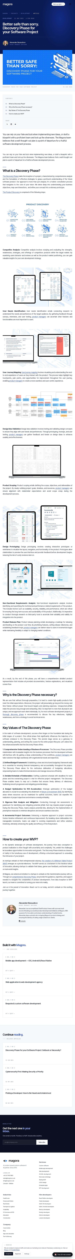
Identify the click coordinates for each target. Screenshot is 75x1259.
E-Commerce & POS (8, 1212)
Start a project (57, 4)
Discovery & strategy (44, 1177)
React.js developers (44, 1209)
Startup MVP (42, 1179)
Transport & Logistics (9, 1206)
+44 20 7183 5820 (8, 1175)
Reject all (18, 1254)
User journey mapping (29, 372)
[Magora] (19, 1161)
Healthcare (6, 1198)
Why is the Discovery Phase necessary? (20, 107)
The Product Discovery (11, 192)
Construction (6, 1218)
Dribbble (11, 1183)
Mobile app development (46, 1168)
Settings (26, 1254)
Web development (44, 1171)
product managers (39, 317)
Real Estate (6, 1204)
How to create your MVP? (16, 114)
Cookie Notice (15, 1250)
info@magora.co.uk (8, 1181)
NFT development (44, 1188)
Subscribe (42, 1142)
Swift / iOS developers (45, 1204)
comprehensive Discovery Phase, (24, 877)
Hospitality (6, 1209)
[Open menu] (70, 4)
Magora (5, 13)
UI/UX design (42, 1182)
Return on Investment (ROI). (51, 792)
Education (6, 1215)
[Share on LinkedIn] (11, 124)
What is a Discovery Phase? (17, 104)
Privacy (6, 1250)
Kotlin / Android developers (46, 1206)
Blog (4, 1231)
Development (25, 13)
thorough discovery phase (13, 714)
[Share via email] (15, 124)
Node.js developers (44, 1212)
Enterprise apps (43, 1185)
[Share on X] (7, 124)
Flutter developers (44, 1201)
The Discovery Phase (11, 176)
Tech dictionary (7, 1236)
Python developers (44, 1215)
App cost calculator (8, 1233)
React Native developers (46, 1198)
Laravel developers (44, 1218)
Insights (14, 13)
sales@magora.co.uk (9, 1178)
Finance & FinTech (8, 1201)
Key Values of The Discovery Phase (19, 110)
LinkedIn (23, 921)
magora (7, 4)
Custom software (44, 1165)
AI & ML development (45, 1174)
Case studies (6, 1228)
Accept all (9, 1254)
